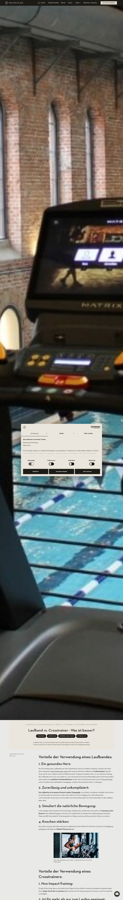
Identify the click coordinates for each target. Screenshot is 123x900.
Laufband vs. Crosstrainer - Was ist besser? (81, 724)
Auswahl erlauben (61, 471)
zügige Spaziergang (56, 771)
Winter (84, 795)
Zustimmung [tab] (35, 433)
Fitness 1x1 (59, 724)
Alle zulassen (87, 471)
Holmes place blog (46, 724)
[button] (70, 3)
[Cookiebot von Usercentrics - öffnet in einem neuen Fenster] (92, 427)
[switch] (51, 464)
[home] (21, 2)
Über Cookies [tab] (88, 433)
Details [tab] (61, 433)
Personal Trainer (107, 779)
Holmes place (31, 724)
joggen (66, 771)
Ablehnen (36, 471)
